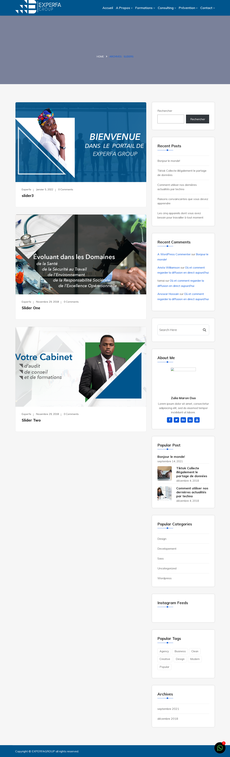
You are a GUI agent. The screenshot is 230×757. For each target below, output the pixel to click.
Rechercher (164, 110)
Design (161, 538)
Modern (195, 659)
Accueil (107, 8)
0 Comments (65, 189)
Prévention (187, 8)
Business (180, 651)
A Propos (123, 8)
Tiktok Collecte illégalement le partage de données (191, 472)
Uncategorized (166, 568)
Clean (194, 651)
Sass (160, 558)
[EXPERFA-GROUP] (38, 6)
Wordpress (164, 578)
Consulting (166, 8)
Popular (164, 667)
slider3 (28, 195)
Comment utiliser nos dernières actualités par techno (192, 492)
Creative (165, 659)
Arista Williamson (168, 267)
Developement (166, 548)
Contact (206, 8)
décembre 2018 (167, 718)
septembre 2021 (168, 709)
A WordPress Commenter (174, 254)
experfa (26, 189)
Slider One (31, 308)
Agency (164, 651)
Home (100, 56)
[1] (220, 747)
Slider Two (31, 420)
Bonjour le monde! (168, 161)
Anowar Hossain (168, 294)
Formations (144, 8)
